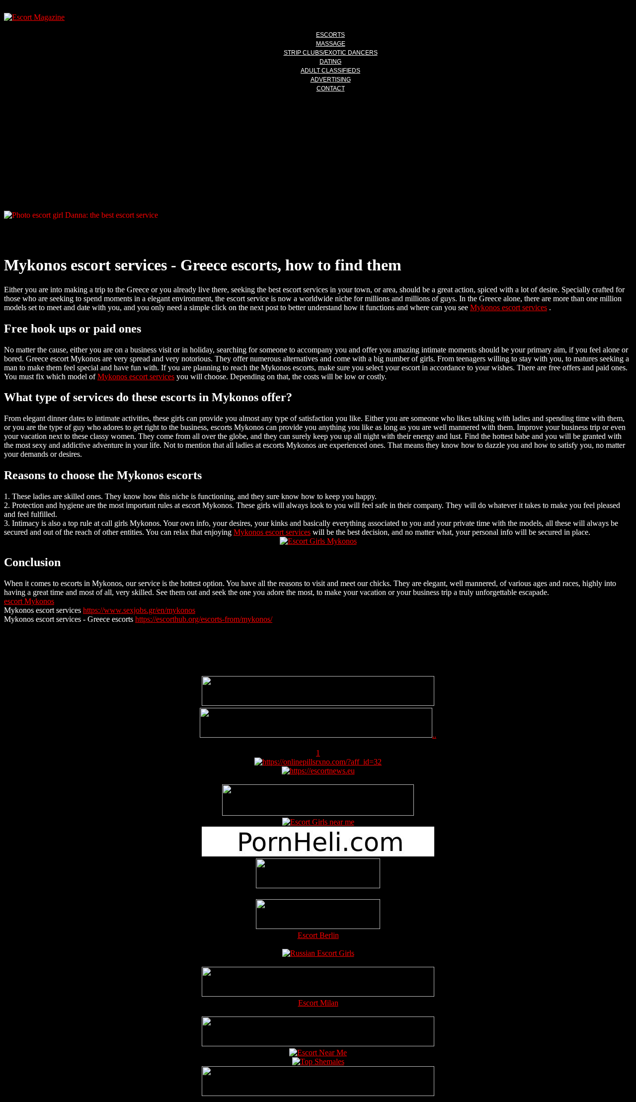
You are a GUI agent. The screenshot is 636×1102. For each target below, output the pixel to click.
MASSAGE (330, 43)
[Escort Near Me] (318, 1052)
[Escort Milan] (318, 994)
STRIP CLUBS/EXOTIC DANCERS (331, 52)
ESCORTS (330, 34)
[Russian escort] (318, 953)
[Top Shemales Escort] (318, 1061)
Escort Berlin (318, 935)
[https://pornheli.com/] (318, 813)
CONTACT (331, 88)
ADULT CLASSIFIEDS (330, 70)
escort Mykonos (29, 601)
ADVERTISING (331, 79)
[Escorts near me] (318, 822)
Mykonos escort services (508, 307)
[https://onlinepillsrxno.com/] (318, 762)
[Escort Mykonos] (318, 541)
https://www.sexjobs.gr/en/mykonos (139, 610)
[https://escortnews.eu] (318, 770)
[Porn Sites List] (318, 853)
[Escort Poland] (318, 703)
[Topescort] (318, 1043)
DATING (330, 61)
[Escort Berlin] (318, 915)
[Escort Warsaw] (318, 1093)
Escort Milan (318, 1003)
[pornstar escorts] (316, 735)
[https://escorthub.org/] (318, 874)
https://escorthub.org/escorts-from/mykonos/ (203, 619)
